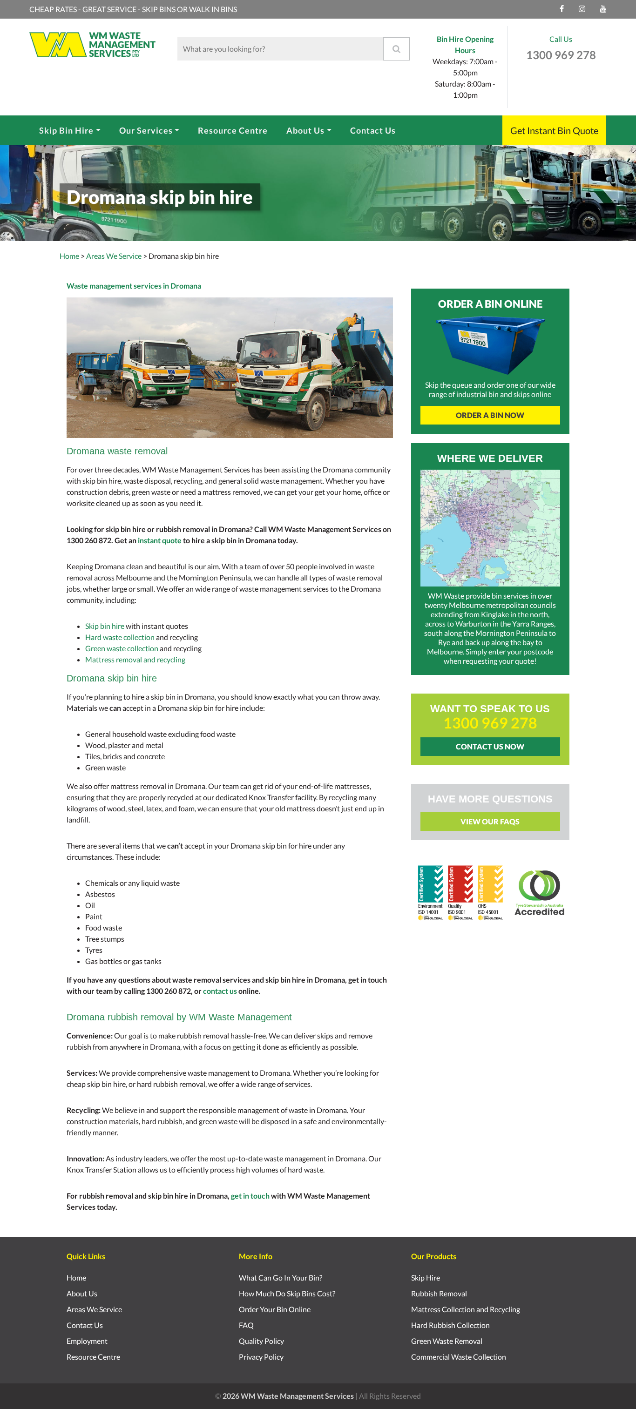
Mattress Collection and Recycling (465, 1309)
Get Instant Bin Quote (554, 130)
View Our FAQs (490, 821)
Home (69, 255)
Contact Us (373, 130)
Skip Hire (425, 1277)
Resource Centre (233, 130)
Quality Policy (261, 1340)
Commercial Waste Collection (458, 1356)
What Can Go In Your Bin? (280, 1277)
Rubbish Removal (439, 1293)
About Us (305, 130)
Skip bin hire (104, 625)
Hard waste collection (120, 637)
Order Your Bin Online (275, 1309)
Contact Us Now (490, 746)
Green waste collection (121, 648)
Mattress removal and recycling (135, 659)
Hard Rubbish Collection (450, 1325)
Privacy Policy (261, 1356)
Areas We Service (94, 1309)
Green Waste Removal (446, 1340)
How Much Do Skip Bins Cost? (287, 1293)
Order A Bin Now (490, 415)
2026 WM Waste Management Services (288, 1395)
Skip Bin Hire (66, 130)
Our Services (146, 130)
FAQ (246, 1325)
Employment (87, 1340)
